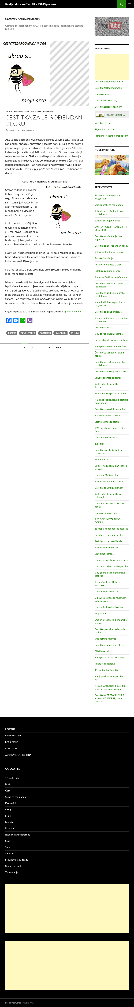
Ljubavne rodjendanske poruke (111, 566)
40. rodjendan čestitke (106, 670)
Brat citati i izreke (104, 553)
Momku (50, 111)
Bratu (8, 784)
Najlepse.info (102, 94)
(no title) (99, 443)
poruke (12, 333)
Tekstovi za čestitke (105, 663)
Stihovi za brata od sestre (108, 377)
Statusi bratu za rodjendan (109, 204)
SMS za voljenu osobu (16, 859)
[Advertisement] (112, 67)
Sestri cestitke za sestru (107, 421)
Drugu (8, 809)
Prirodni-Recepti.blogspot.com (111, 135)
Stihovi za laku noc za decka (109, 481)
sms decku (61, 333)
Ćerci (8, 790)
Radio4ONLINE (13, 735)
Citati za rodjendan (34, 111)
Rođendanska (102, 459)
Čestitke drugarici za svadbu (110, 409)
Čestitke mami (102, 327)
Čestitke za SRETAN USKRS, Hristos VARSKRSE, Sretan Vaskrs (109, 698)
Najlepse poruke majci (107, 512)
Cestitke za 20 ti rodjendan (109, 487)
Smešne (9, 853)
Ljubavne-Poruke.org (106, 100)
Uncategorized (13, 865)
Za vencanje (11, 872)
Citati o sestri (102, 651)
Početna (10, 729)
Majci (8, 815)
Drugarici (10, 803)
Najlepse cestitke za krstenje (110, 657)
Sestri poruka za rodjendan (109, 541)
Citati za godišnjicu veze (107, 270)
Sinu (7, 847)
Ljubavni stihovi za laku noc (109, 607)
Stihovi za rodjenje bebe (107, 220)
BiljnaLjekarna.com (105, 129)
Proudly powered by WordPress (19, 1002)
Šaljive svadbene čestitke (108, 415)
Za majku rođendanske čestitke (111, 528)
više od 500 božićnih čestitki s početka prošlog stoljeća (110, 687)
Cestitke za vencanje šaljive (109, 644)
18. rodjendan (13, 111)
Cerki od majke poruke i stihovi (111, 339)
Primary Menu (130, 4)
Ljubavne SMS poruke (106, 475)
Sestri (8, 840)
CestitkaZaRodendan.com (108, 87)
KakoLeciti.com (103, 123)
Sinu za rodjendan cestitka (109, 333)
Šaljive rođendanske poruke (109, 251)
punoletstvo (28, 333)
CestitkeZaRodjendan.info (109, 81)
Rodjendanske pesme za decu (110, 393)
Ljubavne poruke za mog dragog (112, 560)
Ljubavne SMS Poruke (106, 437)
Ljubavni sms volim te (106, 591)
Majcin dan (101, 613)
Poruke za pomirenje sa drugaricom (107, 197)
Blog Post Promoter (72, 311)
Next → (61, 347)
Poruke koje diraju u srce (108, 264)
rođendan (45, 333)
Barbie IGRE (11, 742)
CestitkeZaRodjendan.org (108, 106)
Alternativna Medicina (18, 755)
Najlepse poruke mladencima (110, 346)
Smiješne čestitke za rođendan (111, 277)
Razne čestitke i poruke (17, 834)
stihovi (75, 333)
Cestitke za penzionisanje (108, 311)
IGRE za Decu (12, 748)
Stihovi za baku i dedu (106, 547)
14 (48, 347)
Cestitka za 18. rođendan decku (43, 120)
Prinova (9, 828)
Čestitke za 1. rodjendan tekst (110, 371)
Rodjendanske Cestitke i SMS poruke (30, 4)
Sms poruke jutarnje (105, 638)
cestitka (29, 130)
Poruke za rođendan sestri (109, 534)
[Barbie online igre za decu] (112, 164)
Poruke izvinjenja (104, 258)
